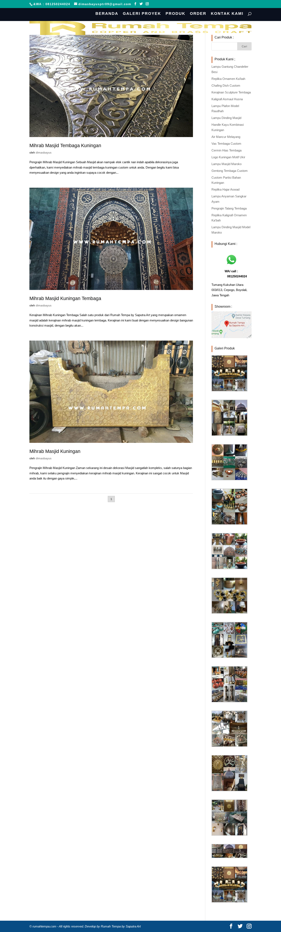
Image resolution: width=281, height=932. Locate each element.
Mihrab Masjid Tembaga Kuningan (65, 145)
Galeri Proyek (142, 14)
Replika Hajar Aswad (225, 189)
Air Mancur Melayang (225, 136)
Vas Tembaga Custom (226, 143)
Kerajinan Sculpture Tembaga (231, 92)
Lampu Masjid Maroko (226, 164)
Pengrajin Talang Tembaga (229, 208)
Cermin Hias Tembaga (226, 150)
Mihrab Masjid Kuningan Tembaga (65, 298)
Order (198, 14)
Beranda (106, 14)
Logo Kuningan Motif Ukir (228, 157)
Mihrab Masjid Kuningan (54, 451)
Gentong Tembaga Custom (229, 170)
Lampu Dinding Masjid (226, 118)
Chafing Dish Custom (225, 85)
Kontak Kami (227, 14)
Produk (175, 14)
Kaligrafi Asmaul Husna (227, 99)
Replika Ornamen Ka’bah (228, 78)
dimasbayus (43, 152)
